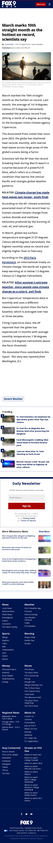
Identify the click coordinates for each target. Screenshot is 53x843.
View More (44, 531)
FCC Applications (31, 741)
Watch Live (41, 4)
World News (7, 614)
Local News (7, 608)
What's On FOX (30, 729)
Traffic (27, 623)
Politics (5, 620)
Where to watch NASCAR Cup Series (32, 767)
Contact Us (29, 716)
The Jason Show (31, 672)
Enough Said (29, 682)
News (5, 604)
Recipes (27, 643)
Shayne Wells (29, 637)
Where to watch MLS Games (33, 799)
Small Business (8, 678)
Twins (4, 643)
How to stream (8, 751)
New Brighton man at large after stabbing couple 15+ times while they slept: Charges (19, 571)
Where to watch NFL (33, 754)
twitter (26, 814)
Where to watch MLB (33, 763)
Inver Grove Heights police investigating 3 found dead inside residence (19, 560)
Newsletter (6, 758)
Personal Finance (9, 669)
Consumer (6, 624)
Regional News (10, 712)
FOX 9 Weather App (32, 608)
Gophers (5, 640)
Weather (29, 604)
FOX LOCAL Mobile (10, 754)
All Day (27, 678)
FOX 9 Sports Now (32, 691)
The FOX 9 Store (31, 706)
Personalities (29, 722)
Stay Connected (11, 747)
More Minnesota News (15, 531)
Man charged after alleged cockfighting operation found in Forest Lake (18, 537)
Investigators (7, 617)
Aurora (5, 659)
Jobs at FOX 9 (30, 725)
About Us (29, 712)
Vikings (5, 637)
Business (6, 672)
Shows (28, 665)
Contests (28, 719)
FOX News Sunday (9, 627)
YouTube (6, 773)
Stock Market (7, 675)
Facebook (6, 761)
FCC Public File (30, 738)
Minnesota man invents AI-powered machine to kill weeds (16, 548)
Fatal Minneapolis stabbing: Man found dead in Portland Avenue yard (32, 443)
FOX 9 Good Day (31, 675)
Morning (29, 633)
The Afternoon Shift (32, 697)
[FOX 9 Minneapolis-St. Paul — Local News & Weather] (9, 4)
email (31, 814)
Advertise (28, 735)
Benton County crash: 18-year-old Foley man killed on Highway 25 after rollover (32, 464)
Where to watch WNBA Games (31, 794)
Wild (4, 646)
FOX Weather (30, 626)
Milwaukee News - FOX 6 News (9, 717)
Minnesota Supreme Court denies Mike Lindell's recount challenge (18, 583)
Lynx (4, 653)
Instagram (6, 764)
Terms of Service (28, 520)
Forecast (28, 611)
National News (8, 611)
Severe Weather (37, 44)
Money (6, 665)
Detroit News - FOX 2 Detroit (11, 728)
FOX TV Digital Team (23, 44)
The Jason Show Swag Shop (31, 701)
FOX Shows (29, 669)
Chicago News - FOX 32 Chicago (10, 723)
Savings (5, 682)
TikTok (5, 770)
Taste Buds (29, 694)
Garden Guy (29, 640)
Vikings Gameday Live (33, 685)
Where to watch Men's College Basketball (31, 779)
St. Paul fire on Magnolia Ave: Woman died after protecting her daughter (32, 431)
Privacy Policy (29, 518)
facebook (22, 814)
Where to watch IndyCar (31, 773)
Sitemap (27, 732)
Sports (6, 633)
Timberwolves (8, 649)
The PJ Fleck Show (32, 688)
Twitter (5, 767)
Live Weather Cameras (29, 618)
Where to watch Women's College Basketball (31, 787)
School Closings (31, 614)
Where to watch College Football (31, 759)
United (4, 656)
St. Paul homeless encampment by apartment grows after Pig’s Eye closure (33, 419)
